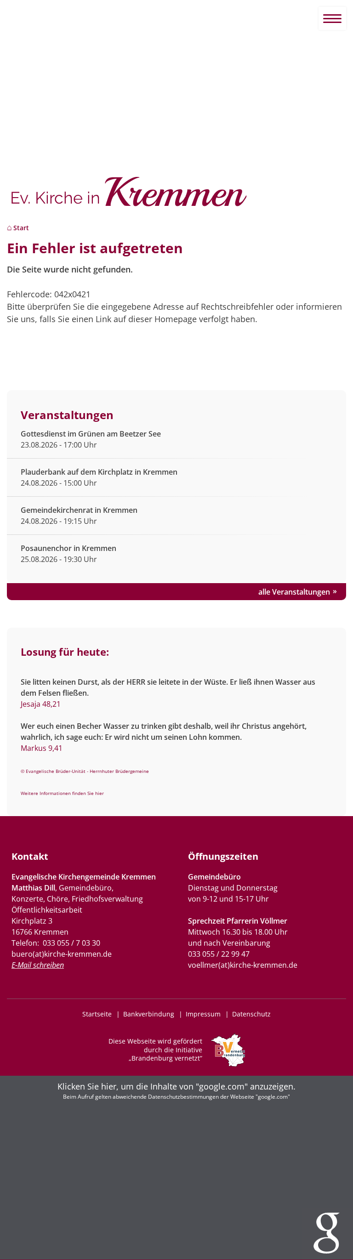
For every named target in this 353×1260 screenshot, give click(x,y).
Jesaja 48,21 (41, 704)
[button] (176, 1168)
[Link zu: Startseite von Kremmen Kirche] (176, 196)
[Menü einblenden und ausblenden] (332, 18)
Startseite (97, 1014)
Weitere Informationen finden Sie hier (62, 793)
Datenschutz (251, 1014)
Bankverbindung (148, 1014)
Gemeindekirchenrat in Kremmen (79, 510)
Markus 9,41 (42, 748)
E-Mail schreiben (37, 965)
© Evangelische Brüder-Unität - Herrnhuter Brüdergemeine (85, 771)
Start (21, 228)
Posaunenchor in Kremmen (68, 548)
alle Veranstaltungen (294, 592)
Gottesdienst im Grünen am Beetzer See (91, 434)
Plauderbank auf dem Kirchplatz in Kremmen (99, 472)
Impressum (203, 1014)
